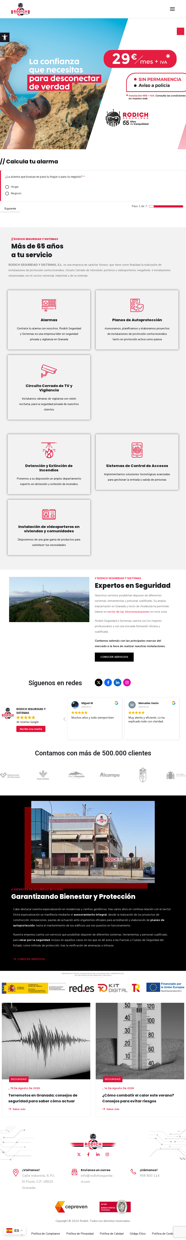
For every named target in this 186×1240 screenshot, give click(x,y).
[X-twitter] (98, 682)
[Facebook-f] (108, 682)
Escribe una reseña (31, 729)
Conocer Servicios (114, 657)
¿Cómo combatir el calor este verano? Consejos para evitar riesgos (44, 1098)
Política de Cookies (164, 1234)
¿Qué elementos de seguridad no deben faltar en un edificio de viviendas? (139, 1098)
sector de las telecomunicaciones (128, 612)
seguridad (19, 1079)
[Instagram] (127, 682)
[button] (4, 37)
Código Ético (138, 1234)
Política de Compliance (45, 1234)
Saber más (19, 1109)
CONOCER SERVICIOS (31, 959)
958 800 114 (149, 1175)
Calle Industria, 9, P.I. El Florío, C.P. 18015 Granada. (38, 1181)
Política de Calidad (112, 1234)
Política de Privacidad (80, 1234)
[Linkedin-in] (117, 682)
